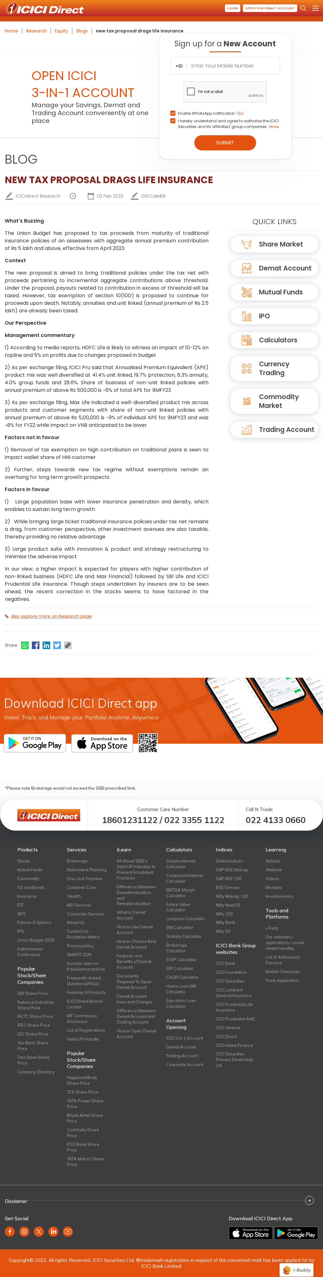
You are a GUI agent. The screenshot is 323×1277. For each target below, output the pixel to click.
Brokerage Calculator (176, 948)
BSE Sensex (227, 887)
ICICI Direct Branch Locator (85, 1004)
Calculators (278, 340)
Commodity (28, 878)
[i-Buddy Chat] (296, 1265)
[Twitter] (57, 645)
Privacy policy (80, 945)
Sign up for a (225, 43)
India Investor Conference (30, 951)
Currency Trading (274, 368)
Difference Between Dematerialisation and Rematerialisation (136, 895)
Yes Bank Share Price (32, 1045)
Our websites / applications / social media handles (285, 942)
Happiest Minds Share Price (82, 1080)
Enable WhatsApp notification (211, 113)
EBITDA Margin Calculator (180, 892)
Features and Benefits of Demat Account (134, 961)
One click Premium (85, 878)
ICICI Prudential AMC (235, 1018)
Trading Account (286, 429)
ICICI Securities (230, 981)
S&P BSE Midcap (232, 869)
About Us (76, 922)
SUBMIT (225, 142)
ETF (20, 905)
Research (36, 31)
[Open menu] (315, 8)
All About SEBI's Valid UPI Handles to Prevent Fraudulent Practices (136, 869)
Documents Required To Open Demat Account (134, 981)
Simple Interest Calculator (180, 863)
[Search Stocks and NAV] (303, 8)
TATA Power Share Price (85, 1103)
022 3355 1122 (194, 820)
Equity (61, 31)
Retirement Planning (87, 869)
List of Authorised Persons (282, 960)
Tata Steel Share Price (33, 1060)
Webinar (274, 869)
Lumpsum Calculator (185, 918)
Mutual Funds (281, 292)
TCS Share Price (82, 1091)
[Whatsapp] (25, 645)
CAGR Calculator (182, 977)
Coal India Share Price (83, 1132)
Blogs (82, 31)
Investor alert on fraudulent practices (86, 966)
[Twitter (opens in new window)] (39, 1232)
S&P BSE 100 (229, 878)
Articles (273, 860)
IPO (264, 316)
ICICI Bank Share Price (83, 1147)
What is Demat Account (131, 915)
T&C (240, 113)
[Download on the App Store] (251, 1233)
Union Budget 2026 (36, 940)
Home (11, 31)
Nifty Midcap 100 (232, 896)
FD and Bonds (31, 887)
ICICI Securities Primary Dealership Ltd (234, 1059)
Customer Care (81, 887)
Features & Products (86, 992)
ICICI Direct (226, 1036)
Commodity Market (279, 401)
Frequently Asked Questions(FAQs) (84, 980)
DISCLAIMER (153, 196)
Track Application (282, 980)
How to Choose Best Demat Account (136, 944)
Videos (272, 878)
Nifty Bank (225, 922)
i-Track (272, 928)
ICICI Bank (225, 963)
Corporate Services (86, 913)
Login (232, 8)
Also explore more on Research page (51, 616)
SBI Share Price (32, 993)
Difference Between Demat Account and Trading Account (136, 1016)
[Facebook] (35, 645)
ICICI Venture (228, 1027)
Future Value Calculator (178, 907)
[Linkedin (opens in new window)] (53, 1232)
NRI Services (79, 905)
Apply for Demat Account (270, 8)
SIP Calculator (179, 968)
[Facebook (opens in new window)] (10, 1232)
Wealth (74, 896)
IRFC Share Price (33, 1025)
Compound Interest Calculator (184, 878)
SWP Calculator (181, 959)
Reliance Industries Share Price (35, 1005)
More (274, 126)
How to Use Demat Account (135, 929)
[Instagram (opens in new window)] (24, 1232)
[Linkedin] (46, 645)
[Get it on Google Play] (296, 1233)
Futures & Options (34, 922)
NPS (21, 913)
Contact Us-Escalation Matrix (83, 934)
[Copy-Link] (68, 645)
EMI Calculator (179, 927)
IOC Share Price (32, 1033)
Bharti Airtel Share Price (85, 1118)
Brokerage (77, 860)
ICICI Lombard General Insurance (234, 992)
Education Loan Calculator (181, 1003)
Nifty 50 (223, 931)
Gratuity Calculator (184, 936)
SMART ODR (79, 954)
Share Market (281, 244)
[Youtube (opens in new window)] (68, 1232)
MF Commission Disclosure (82, 1018)
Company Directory (36, 1071)
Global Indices (229, 860)
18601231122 (129, 820)
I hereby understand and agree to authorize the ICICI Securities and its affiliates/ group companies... (228, 123)
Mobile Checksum (283, 971)
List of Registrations (86, 1030)
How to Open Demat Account (136, 1033)
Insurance (27, 896)
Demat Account (285, 268)
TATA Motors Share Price (85, 1161)
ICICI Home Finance (234, 1045)
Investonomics (280, 896)
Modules (274, 887)
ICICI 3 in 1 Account (184, 1038)
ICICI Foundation (231, 972)
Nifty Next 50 (228, 905)
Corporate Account (184, 1064)
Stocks (24, 860)
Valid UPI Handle (83, 1039)
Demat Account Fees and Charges (134, 999)
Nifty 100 (224, 913)
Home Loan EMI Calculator (181, 989)
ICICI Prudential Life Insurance (234, 1007)
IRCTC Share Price (35, 1016)
